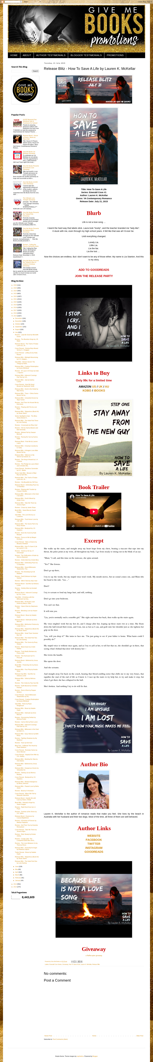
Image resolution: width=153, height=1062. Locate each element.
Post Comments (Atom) (60, 1039)
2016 (15, 313)
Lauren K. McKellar (86, 964)
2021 (15, 299)
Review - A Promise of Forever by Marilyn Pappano (25, 821)
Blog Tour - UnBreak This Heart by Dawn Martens (26, 746)
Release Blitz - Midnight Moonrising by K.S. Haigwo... (26, 358)
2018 (15, 307)
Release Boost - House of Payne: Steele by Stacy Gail (30, 137)
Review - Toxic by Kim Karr (23, 743)
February (18, 878)
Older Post (139, 1036)
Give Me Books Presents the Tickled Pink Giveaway (31, 214)
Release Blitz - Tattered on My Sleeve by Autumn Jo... (24, 456)
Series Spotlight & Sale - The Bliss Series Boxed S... (26, 417)
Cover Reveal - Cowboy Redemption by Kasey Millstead (27, 700)
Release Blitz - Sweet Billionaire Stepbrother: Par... (25, 568)
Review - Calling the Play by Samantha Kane (31, 245)
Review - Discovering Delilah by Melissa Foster (25, 718)
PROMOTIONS (115, 55)
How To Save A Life (74, 964)
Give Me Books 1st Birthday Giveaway (29, 152)
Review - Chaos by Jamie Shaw (25, 507)
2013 (15, 887)
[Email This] (72, 961)
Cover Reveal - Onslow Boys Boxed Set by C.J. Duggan (26, 349)
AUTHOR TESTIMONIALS (51, 55)
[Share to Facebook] (79, 961)
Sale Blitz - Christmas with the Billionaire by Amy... (24, 598)
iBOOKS (99, 390)
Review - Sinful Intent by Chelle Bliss (27, 560)
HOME (14, 55)
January (18, 880)
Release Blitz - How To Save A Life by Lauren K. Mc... (26, 547)
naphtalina (80, 1056)
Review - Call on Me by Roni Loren (26, 722)
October (18, 324)
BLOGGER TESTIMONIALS (86, 55)
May (16, 869)
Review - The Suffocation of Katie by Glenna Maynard (26, 556)
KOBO (87, 390)
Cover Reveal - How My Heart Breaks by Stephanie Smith (24, 385)
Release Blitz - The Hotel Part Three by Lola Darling (26, 421)
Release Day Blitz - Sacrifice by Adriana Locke (25, 674)
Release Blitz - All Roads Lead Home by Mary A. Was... (25, 602)
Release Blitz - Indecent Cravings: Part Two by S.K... (26, 376)
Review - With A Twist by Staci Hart (26, 581)
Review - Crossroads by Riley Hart (26, 425)
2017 (15, 310)
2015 (15, 316)
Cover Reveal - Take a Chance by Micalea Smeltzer (26, 542)
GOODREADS (94, 851)
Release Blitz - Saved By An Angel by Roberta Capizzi (26, 848)
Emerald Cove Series (55, 964)
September (19, 327)
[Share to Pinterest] (81, 961)
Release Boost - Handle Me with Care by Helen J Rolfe (25, 799)
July (16, 332)
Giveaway (65, 964)
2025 (15, 288)
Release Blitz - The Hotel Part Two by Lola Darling (26, 638)
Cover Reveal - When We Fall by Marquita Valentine (25, 794)
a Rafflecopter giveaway (94, 955)
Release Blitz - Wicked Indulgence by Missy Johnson (26, 782)
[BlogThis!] (74, 961)
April (17, 872)
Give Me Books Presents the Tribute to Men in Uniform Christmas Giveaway (31, 263)
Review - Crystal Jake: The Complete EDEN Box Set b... (25, 839)
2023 (15, 293)
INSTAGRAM (93, 847)
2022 (15, 296)
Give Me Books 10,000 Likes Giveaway (30, 183)
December (18, 318)
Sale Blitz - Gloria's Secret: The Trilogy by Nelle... (25, 362)
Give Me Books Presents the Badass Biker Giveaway (31, 230)
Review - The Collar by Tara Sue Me (26, 683)
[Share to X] (77, 961)
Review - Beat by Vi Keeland (24, 791)
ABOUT (27, 55)
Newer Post (48, 1036)
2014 (15, 884)
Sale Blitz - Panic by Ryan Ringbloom (23, 704)
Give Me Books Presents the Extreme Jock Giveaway (31, 167)
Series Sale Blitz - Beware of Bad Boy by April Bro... (25, 474)
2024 (15, 291)
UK (100, 386)
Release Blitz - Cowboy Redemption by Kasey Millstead (26, 367)
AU (107, 386)
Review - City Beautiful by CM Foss (26, 482)
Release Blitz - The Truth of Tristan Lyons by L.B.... (26, 478)
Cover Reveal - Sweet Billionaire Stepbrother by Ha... (25, 695)
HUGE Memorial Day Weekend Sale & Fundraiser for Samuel (30, 121)
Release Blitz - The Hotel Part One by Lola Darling (26, 862)
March (17, 875)
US (94, 386)
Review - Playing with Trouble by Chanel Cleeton (25, 490)
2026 (15, 285)
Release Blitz (96, 964)
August (17, 329)
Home (94, 1036)
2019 (15, 305)
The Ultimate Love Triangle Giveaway (29, 199)
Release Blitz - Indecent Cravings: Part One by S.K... (26, 725)
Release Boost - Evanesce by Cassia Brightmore (24, 817)
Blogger (95, 1056)
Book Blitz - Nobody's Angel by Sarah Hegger (25, 803)
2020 (15, 302)
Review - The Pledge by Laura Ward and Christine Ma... (26, 465)
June (17, 866)
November (18, 321)
